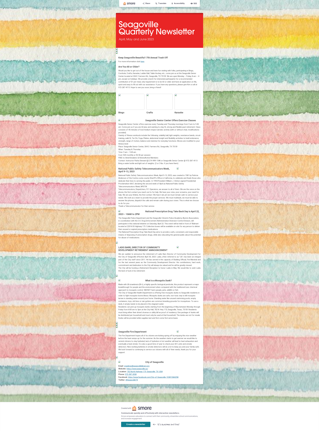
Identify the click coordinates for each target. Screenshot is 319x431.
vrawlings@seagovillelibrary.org (136, 366)
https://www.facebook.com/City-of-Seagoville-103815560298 (153, 377)
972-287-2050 (131, 374)
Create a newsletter (135, 424)
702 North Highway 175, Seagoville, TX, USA (145, 371)
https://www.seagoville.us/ (137, 369)
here (142, 61)
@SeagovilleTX (132, 380)
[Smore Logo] (129, 3)
